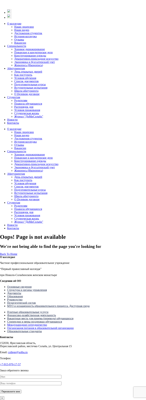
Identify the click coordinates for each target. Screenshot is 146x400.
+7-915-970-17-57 (10, 364)
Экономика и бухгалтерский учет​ (34, 62)
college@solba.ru (18, 352)
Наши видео (21, 29)
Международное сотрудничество (27, 324)
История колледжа (25, 36)
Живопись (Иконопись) (28, 65)
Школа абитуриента (26, 90)
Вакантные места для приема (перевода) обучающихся (40, 318)
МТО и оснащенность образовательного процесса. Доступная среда (48, 305)
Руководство (14, 299)
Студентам (13, 97)
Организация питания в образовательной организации (40, 328)
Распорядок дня (23, 106)
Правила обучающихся (28, 103)
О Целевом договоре (27, 94)
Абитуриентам (16, 68)
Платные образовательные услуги (27, 312)
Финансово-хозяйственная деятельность (31, 315)
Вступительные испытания (30, 87)
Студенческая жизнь (26, 113)
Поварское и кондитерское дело (33, 52)
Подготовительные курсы (30, 84)
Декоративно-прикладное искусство (36, 58)
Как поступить (23, 74)
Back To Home (8, 254)
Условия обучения (25, 78)
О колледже (14, 23)
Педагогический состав (21, 302)
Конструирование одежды (30, 55)
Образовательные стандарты (24, 331)
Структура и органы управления (27, 289)
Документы (14, 293)
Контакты (13, 122)
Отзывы (19, 39)
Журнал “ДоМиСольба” (28, 116)
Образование (15, 296)
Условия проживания (27, 110)
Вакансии (20, 42)
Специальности (16, 46)
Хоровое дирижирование (29, 49)
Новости (12, 119)
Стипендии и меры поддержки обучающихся (34, 321)
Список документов (26, 81)
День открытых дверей (28, 71)
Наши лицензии (24, 26)
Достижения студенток (28, 33)
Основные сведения (19, 286)
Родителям (20, 100)
